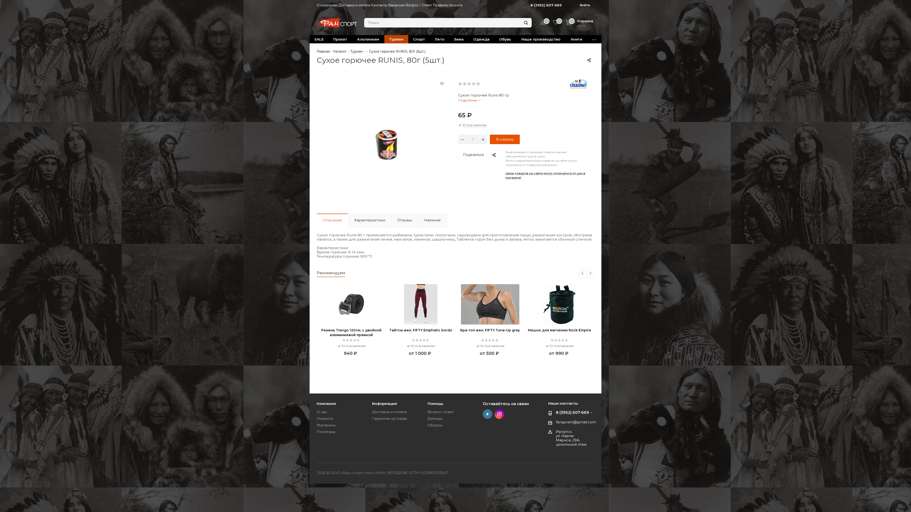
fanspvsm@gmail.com (576, 422)
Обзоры (435, 425)
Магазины (326, 425)
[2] (465, 84)
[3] (469, 84)
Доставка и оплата (389, 412)
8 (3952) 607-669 (572, 412)
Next (590, 273)
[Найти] (526, 22)
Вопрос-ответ (441, 412)
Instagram (499, 414)
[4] (474, 84)
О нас (322, 412)
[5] (478, 84)
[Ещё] (594, 39)
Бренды (435, 418)
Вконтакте (487, 414)
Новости (325, 418)
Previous (583, 273)
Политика (326, 432)
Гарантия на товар (389, 418)
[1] (460, 84)
